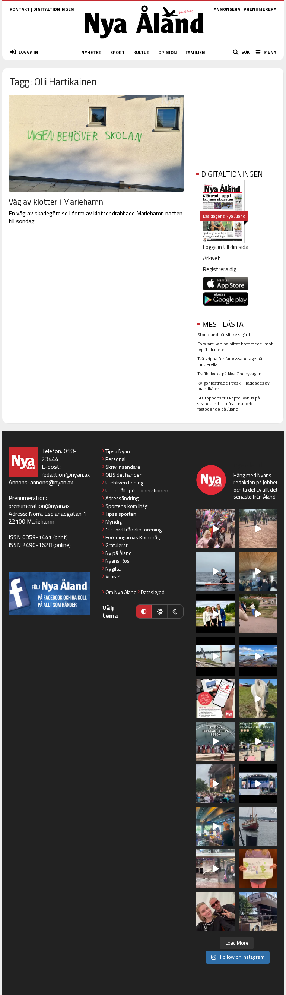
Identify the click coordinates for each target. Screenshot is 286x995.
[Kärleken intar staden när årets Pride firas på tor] (215, 528)
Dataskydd (153, 592)
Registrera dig (219, 269)
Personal (115, 459)
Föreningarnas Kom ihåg (132, 537)
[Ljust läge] (159, 611)
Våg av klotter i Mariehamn (56, 201)
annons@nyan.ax (51, 482)
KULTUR (141, 52)
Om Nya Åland (121, 592)
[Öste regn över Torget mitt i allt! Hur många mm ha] (215, 868)
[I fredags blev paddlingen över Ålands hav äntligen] (215, 571)
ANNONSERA (227, 9)
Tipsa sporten (120, 514)
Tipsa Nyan (117, 451)
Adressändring (122, 498)
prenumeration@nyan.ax (39, 505)
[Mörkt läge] (175, 611)
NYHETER (91, 52)
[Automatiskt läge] (144, 611)
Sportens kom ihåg (126, 506)
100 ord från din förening (133, 529)
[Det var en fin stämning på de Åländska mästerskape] (258, 528)
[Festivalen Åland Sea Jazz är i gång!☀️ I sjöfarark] (258, 571)
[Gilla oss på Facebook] (49, 593)
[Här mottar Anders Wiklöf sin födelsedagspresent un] (215, 826)
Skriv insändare (122, 467)
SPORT (117, 52)
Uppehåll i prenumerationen (136, 490)
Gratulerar (116, 545)
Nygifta (113, 568)
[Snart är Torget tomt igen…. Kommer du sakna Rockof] (258, 741)
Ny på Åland (118, 553)
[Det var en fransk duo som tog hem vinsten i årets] (215, 656)
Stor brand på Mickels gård (223, 334)
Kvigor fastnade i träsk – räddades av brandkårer (233, 385)
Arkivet (211, 258)
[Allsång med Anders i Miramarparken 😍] (258, 783)
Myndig (113, 521)
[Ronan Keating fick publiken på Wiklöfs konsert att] (215, 783)
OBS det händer (123, 474)
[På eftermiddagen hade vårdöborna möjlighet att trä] (215, 613)
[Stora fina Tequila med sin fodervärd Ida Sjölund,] (258, 698)
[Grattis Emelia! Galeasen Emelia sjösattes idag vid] (258, 826)
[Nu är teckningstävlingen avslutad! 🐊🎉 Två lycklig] (258, 868)
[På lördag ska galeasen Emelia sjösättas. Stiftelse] (258, 911)
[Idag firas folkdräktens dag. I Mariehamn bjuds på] (215, 741)
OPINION (167, 52)
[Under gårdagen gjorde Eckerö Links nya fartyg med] (258, 656)
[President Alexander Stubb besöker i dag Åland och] (258, 613)
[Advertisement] (236, 112)
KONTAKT (20, 9)
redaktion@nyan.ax (66, 474)
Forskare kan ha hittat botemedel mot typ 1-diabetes (235, 346)
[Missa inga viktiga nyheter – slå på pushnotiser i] (215, 698)
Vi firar (112, 576)
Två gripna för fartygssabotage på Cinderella (229, 361)
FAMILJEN (195, 52)
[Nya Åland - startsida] (144, 40)
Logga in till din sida (225, 247)
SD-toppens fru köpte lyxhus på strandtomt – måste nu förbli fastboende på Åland (228, 403)
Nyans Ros (117, 561)
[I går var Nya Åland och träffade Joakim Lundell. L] (215, 911)
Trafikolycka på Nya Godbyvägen (229, 373)
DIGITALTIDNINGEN (53, 9)
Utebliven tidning (124, 482)
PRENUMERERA (260, 9)
